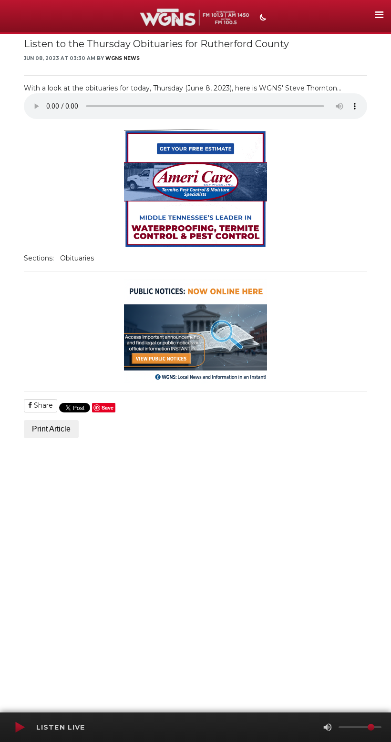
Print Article (51, 429)
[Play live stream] (20, 727)
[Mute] (327, 727)
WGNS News (122, 58)
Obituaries (77, 258)
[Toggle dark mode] (262, 18)
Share (42, 405)
